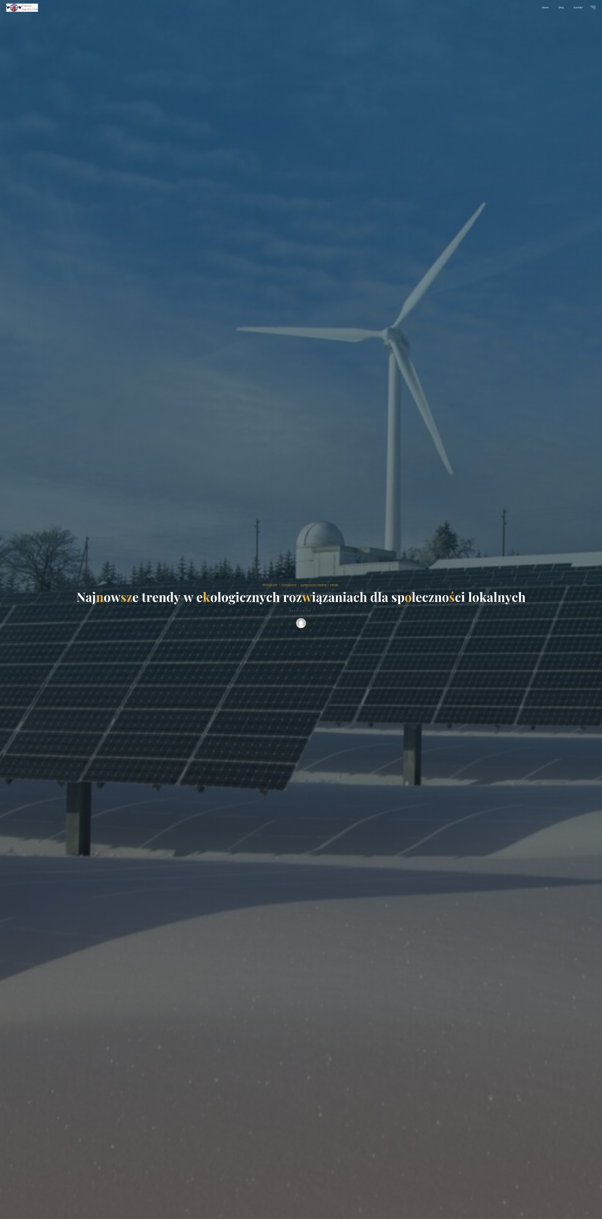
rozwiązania (288, 584)
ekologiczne (269, 584)
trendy (334, 584)
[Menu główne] (593, 7)
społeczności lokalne (313, 584)
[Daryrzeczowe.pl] (22, 7)
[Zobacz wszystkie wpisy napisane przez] (301, 623)
